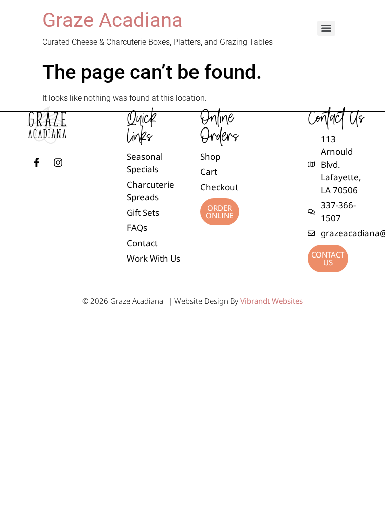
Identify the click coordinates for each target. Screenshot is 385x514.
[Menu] (326, 28)
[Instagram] (58, 162)
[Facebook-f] (36, 162)
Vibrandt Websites (271, 301)
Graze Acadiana (112, 20)
